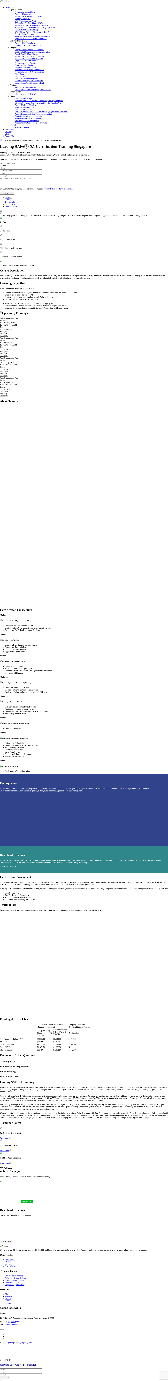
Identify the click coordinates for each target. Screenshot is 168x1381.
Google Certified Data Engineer (27, 54)
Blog (7, 134)
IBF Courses (10, 129)
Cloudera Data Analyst (23, 98)
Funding (8, 200)
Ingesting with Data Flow (25, 107)
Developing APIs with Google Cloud (29, 83)
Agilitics (9, 1343)
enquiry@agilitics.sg (13, 1324)
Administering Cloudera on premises (29, 116)
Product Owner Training (14, 1280)
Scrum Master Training (14, 1276)
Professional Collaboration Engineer (29, 59)
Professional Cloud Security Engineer (29, 56)
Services (8, 1264)
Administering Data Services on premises (31, 123)
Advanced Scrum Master (24, 14)
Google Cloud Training (14, 1282)
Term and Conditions (67, 189)
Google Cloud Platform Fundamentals (29, 50)
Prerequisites (10, 204)
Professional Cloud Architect (26, 63)
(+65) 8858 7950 (12, 1322)
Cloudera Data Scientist (24, 109)
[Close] (1, 1380)
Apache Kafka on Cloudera (25, 105)
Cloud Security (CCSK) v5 (25, 94)
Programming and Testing (15, 1285)
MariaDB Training (22, 127)
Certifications (10, 7)
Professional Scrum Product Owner (28, 16)
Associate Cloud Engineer (25, 65)
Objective (8, 198)
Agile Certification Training (15, 1278)
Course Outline (11, 206)
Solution (8, 1262)
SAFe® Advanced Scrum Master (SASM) (31, 25)
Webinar (8, 132)
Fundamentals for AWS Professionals (29, 70)
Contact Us (9, 136)
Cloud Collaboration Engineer (26, 78)
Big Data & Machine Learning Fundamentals (32, 52)
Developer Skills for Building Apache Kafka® (33, 90)
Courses (8, 1301)
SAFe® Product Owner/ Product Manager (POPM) (35, 27)
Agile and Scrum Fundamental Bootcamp (31, 39)
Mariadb (13, 125)
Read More (4, 1138)
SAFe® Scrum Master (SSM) (26, 30)
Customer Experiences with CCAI (28, 45)
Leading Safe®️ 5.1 (23, 19)
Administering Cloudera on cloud (28, 118)
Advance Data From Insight (25, 43)
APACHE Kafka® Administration (28, 87)
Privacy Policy (49, 189)
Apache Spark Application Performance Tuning (33, 114)
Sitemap (8, 1303)
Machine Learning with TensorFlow (29, 81)
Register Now (27, 1202)
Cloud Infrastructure (22, 74)
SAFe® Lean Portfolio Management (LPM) (32, 32)
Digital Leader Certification (25, 61)
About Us (9, 1296)
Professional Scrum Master (25, 12)
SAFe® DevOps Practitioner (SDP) (29, 23)
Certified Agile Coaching (24, 34)
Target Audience (11, 202)
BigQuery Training (22, 76)
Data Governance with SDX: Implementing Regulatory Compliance (41, 112)
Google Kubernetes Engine (25, 67)
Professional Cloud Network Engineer (29, 72)
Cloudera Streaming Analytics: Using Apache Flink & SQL (38, 103)
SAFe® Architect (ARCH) (25, 21)
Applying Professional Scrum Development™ (33, 36)
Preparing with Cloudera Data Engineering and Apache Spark (39, 101)
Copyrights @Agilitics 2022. (25, 1343)
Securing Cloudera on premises (27, 121)
